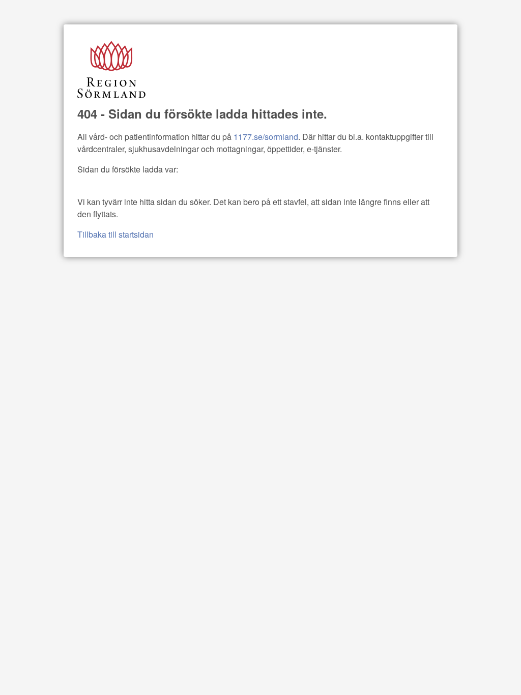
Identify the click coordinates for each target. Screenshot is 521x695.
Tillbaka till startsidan (115, 234)
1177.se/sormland (266, 136)
